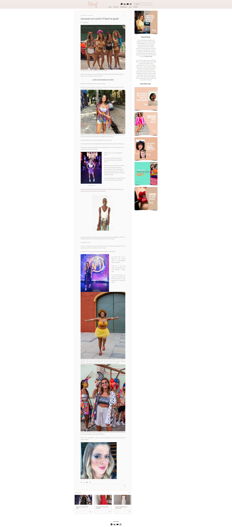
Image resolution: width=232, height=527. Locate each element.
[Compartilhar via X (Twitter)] (84, 482)
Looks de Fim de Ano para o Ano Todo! (102, 507)
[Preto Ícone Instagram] (130, 4)
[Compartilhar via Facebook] (81, 482)
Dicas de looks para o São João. (82, 507)
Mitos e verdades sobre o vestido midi (121, 507)
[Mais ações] (124, 15)
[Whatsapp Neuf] (122, 4)
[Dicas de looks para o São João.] (83, 500)
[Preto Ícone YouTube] (127, 4)
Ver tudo (129, 492)
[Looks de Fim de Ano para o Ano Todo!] (103, 500)
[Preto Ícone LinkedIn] (124, 4)
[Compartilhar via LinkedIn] (87, 482)
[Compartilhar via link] (90, 482)
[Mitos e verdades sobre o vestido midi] (122, 500)
